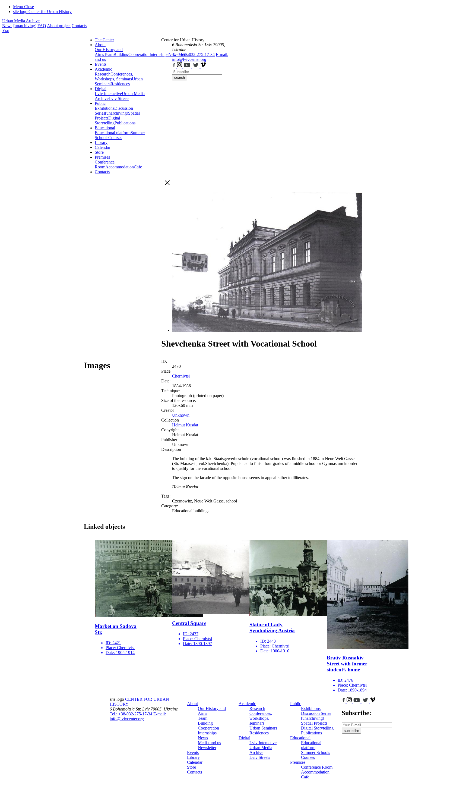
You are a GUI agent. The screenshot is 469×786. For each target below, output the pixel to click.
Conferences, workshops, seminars (260, 718)
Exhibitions (104, 108)
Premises (102, 157)
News (7, 25)
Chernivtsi (181, 376)
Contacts (79, 25)
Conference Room (105, 164)
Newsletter (207, 747)
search (179, 78)
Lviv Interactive (108, 93)
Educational (105, 127)
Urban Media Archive (21, 20)
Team (108, 54)
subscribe (351, 731)
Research (102, 74)
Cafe (138, 167)
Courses (115, 137)
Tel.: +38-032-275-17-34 (193, 54)
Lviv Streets (119, 98)
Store (99, 152)
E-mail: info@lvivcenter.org (200, 57)
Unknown (180, 415)
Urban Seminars (263, 728)
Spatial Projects (314, 723)
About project (59, 25)
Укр (5, 30)
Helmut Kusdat (185, 425)
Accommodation (119, 167)
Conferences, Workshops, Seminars (114, 76)
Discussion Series (316, 713)
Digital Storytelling (107, 120)
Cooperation (139, 54)
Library (101, 142)
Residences (120, 83)
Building (120, 54)
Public (100, 103)
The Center (104, 39)
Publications (125, 123)
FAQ (41, 25)
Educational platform (113, 132)
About (100, 44)
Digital (100, 88)
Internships (207, 733)
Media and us (209, 742)
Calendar (102, 147)
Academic (103, 69)
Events (100, 64)
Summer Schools (315, 752)
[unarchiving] (24, 25)
